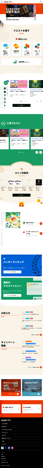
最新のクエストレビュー (6, 438)
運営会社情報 (3, 456)
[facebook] (9, 448)
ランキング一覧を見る (11, 271)
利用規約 (2, 454)
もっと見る (20, 105)
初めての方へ (4, 426)
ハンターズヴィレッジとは (7, 429)
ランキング (4, 435)
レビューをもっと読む (11, 295)
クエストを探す (5, 423)
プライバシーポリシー (4, 460)
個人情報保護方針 (3, 458)
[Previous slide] (36, 101)
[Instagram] (12, 448)
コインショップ (5, 432)
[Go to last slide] (4, 12)
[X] (5, 448)
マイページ (4, 444)
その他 (3, 441)
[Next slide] (39, 12)
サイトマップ (3, 452)
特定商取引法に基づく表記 (4, 462)
